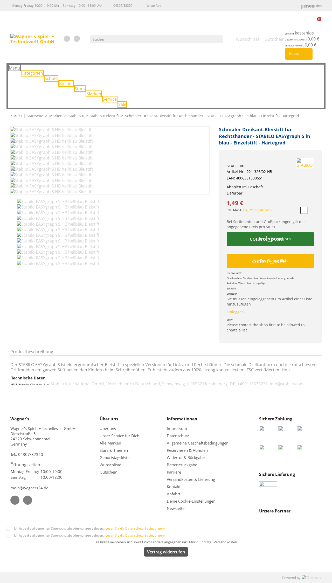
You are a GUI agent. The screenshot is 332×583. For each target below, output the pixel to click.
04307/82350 (123, 5)
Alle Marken (110, 443)
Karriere (174, 472)
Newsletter (176, 508)
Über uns (108, 428)
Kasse (297, 54)
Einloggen (235, 311)
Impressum (177, 428)
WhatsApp (154, 5)
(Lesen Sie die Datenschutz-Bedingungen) (135, 528)
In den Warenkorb (270, 238)
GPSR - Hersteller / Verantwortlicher (30, 384)
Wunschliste (110, 464)
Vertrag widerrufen (166, 552)
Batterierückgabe (182, 464)
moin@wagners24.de (29, 487)
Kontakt (174, 486)
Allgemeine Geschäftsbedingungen (198, 443)
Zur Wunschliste (270, 261)
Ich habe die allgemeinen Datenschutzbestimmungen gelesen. (89, 528)
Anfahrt (173, 493)
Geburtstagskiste (114, 457)
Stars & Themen (114, 450)
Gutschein (108, 472)
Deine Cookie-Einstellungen (191, 501)
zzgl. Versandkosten (257, 210)
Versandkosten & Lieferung (191, 479)
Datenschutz (178, 435)
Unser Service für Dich (119, 435)
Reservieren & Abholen (187, 450)
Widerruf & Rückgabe (186, 457)
